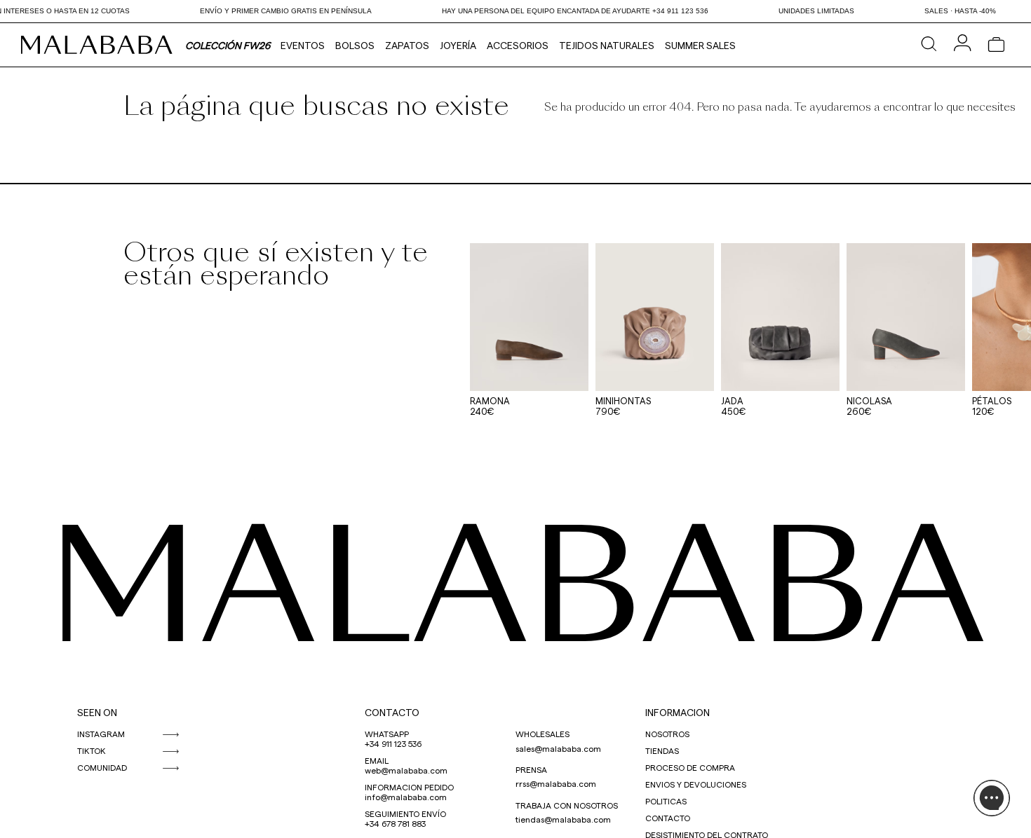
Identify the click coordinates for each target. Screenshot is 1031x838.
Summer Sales (700, 45)
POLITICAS (666, 801)
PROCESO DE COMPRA (690, 767)
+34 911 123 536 (393, 743)
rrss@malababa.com (556, 783)
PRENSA (531, 769)
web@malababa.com (406, 770)
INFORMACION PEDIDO (409, 787)
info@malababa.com (406, 797)
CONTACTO (392, 712)
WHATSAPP (387, 734)
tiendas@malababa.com (563, 819)
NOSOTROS (667, 734)
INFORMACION (677, 712)
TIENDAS (662, 750)
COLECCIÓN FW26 (227, 45)
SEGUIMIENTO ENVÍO (405, 813)
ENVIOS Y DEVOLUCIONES (695, 784)
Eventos (303, 45)
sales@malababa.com (558, 748)
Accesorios (517, 45)
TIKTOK (91, 750)
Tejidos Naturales (606, 45)
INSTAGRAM (101, 734)
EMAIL (377, 760)
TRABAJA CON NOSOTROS (567, 805)
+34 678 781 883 (395, 823)
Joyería (458, 45)
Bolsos (355, 45)
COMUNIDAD (102, 767)
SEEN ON (97, 712)
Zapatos (407, 45)
